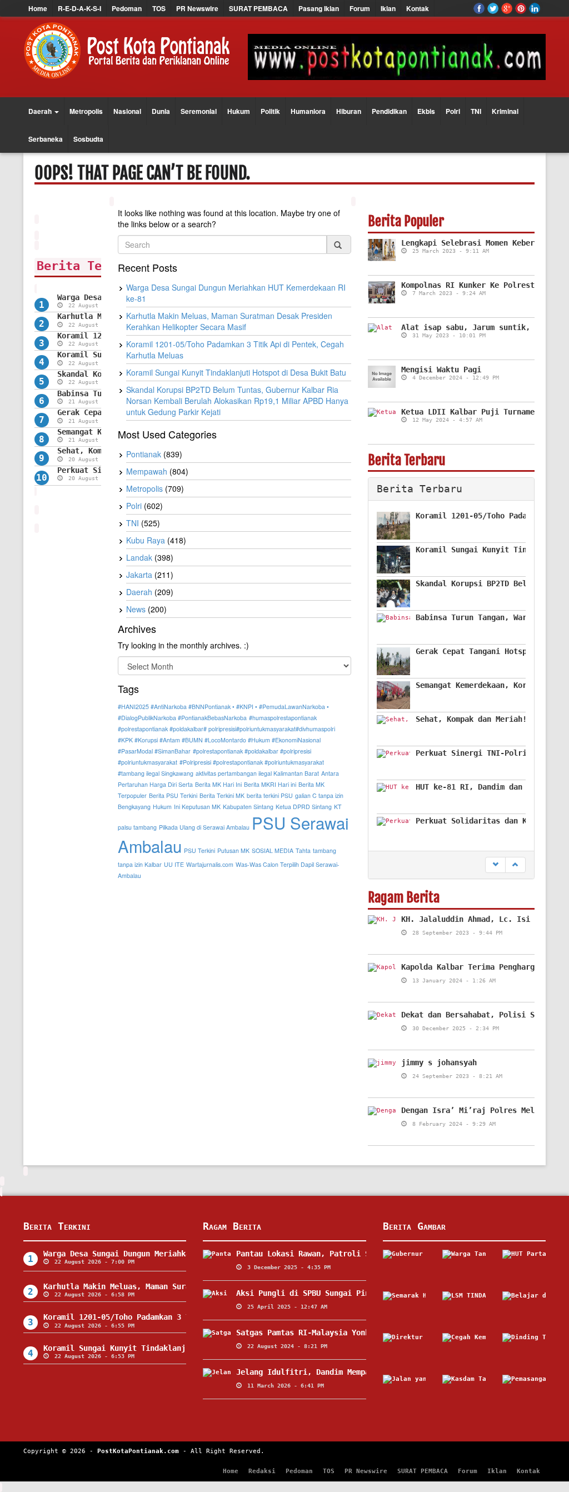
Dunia (161, 111)
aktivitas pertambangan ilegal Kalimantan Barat (257, 773)
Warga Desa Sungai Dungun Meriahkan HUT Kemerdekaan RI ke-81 (174, 1253)
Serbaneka (45, 139)
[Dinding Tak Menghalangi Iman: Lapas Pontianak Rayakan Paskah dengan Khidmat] (524, 1349)
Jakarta (139, 574)
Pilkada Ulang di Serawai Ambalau (204, 827)
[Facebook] (479, 8)
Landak (139, 557)
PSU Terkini (199, 850)
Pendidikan (389, 111)
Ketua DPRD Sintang (304, 806)
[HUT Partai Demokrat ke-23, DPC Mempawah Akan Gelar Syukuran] (524, 1266)
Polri (453, 111)
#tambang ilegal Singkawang (155, 773)
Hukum (238, 111)
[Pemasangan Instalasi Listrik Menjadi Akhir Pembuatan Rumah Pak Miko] (524, 1391)
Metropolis (86, 111)
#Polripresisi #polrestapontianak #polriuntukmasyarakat (251, 762)
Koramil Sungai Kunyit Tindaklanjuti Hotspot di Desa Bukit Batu (236, 372)
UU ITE (174, 864)
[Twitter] (492, 8)
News (136, 609)
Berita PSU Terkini (173, 795)
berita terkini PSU (270, 795)
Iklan (388, 8)
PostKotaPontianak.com (138, 1451)
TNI (476, 111)
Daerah (40, 111)
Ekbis (426, 111)
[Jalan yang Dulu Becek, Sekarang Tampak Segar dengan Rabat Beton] (404, 1391)
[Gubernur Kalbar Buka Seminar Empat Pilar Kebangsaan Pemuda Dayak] (404, 1266)
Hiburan (348, 111)
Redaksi (262, 1471)
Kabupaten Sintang (248, 806)
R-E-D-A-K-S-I (79, 8)
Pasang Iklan (318, 8)
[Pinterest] (520, 8)
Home (37, 8)
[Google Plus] (506, 8)
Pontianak (143, 454)
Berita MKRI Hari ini (270, 784)
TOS (159, 8)
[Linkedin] (534, 8)
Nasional (127, 111)
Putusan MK (233, 850)
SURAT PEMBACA (258, 8)
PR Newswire (197, 8)
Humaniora (308, 111)
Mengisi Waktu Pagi (441, 369)
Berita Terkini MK (221, 795)
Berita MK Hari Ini (218, 784)
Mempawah (146, 471)
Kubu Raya (145, 540)
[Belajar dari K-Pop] (524, 1308)
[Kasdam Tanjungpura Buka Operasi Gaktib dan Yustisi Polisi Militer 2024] (464, 1391)
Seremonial (199, 111)
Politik (270, 111)
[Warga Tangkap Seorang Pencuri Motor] (464, 1266)
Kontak (417, 8)
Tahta (303, 850)
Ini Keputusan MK (197, 806)
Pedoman (127, 8)
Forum (360, 8)
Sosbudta (88, 139)
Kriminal (505, 111)
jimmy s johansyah (439, 1062)
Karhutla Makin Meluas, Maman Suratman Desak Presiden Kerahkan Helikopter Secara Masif (229, 321)
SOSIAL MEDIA (272, 850)
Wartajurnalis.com (209, 864)
